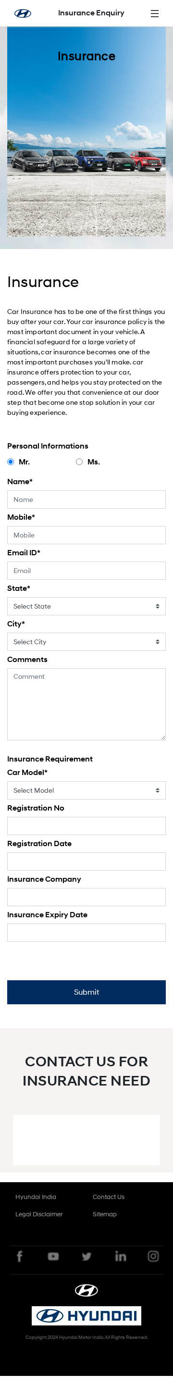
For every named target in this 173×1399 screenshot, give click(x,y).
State (18, 588)
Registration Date (39, 844)
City (16, 624)
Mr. (24, 462)
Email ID (23, 553)
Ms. (93, 462)
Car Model (27, 772)
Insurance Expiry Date (47, 915)
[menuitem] (35, 1197)
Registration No (35, 808)
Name (20, 482)
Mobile (21, 517)
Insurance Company (44, 879)
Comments (27, 659)
